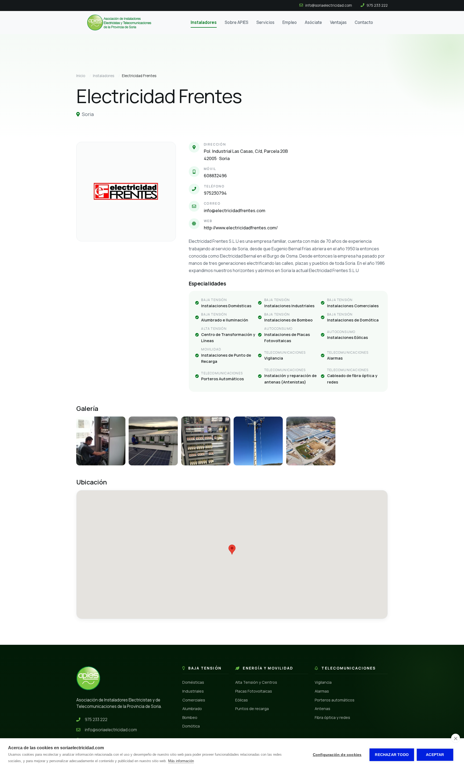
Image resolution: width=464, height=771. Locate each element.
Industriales (193, 691)
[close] (455, 738)
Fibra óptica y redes (332, 717)
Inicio (80, 75)
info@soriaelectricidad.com (111, 730)
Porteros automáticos (334, 700)
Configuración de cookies (337, 755)
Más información (181, 761)
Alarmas (322, 691)
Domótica (191, 726)
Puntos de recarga (252, 708)
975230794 (215, 193)
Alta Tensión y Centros (256, 682)
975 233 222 (96, 719)
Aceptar (435, 755)
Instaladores (103, 75)
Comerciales (193, 700)
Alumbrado (192, 708)
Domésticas (193, 682)
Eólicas (241, 700)
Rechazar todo (392, 755)
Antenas (322, 708)
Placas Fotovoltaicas (253, 691)
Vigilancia (323, 682)
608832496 (215, 176)
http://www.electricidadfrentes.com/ (241, 228)
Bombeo (189, 717)
